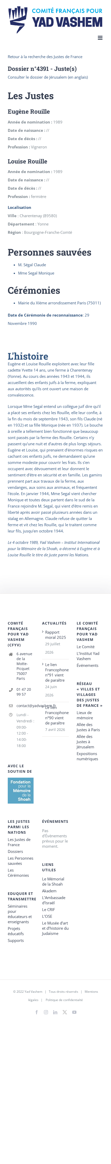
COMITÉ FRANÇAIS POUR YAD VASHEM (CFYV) (18, 634)
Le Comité (85, 646)
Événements (87, 665)
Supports (16, 940)
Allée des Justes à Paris (88, 727)
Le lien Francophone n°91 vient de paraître (55, 672)
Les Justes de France (19, 842)
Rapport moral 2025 (55, 634)
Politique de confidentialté (64, 1000)
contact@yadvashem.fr (26, 705)
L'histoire (28, 356)
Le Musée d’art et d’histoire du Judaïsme (55, 928)
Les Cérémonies (18, 872)
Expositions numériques (87, 756)
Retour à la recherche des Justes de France (45, 56)
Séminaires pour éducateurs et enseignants (20, 913)
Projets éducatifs (16, 931)
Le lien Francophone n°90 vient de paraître (55, 715)
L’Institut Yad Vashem (88, 656)
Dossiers (15, 851)
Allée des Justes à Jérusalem (85, 741)
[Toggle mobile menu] (100, 37)
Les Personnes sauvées (20, 860)
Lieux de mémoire (85, 715)
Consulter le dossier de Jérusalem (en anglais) (48, 77)
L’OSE (47, 916)
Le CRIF (48, 909)
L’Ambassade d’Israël (53, 900)
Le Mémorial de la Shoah (53, 881)
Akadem (49, 890)
